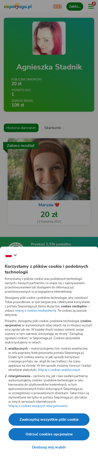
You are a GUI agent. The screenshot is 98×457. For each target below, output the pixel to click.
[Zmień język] (11, 255)
